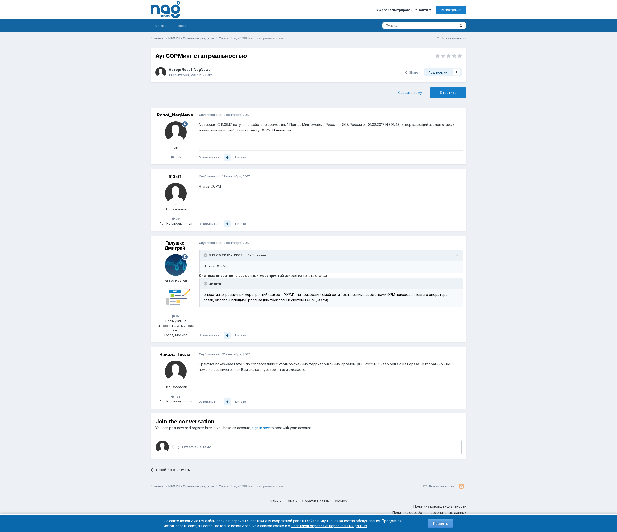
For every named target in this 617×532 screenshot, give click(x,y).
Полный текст (284, 130)
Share (412, 72)
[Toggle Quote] (206, 255)
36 (177, 218)
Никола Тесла (174, 354)
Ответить (448, 92)
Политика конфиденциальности (439, 506)
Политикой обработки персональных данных (329, 526)
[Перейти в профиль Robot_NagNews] (160, 72)
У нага (207, 75)
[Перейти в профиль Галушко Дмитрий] (176, 265)
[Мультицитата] (227, 157)
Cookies (340, 501)
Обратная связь (315, 501)
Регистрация (451, 10)
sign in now (261, 428)
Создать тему (410, 92)
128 (177, 396)
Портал (182, 25)
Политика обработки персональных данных (429, 513)
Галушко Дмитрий (174, 245)
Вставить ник (209, 157)
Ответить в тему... (197, 447)
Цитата (240, 157)
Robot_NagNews (196, 70)
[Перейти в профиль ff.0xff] (176, 194)
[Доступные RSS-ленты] (461, 486)
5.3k (177, 157)
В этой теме (440, 25)
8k (177, 316)
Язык (274, 501)
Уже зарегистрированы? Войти (402, 10)
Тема (290, 501)
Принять (440, 523)
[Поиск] (461, 25)
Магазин (161, 25)
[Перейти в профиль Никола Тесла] (176, 371)
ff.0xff (174, 176)
